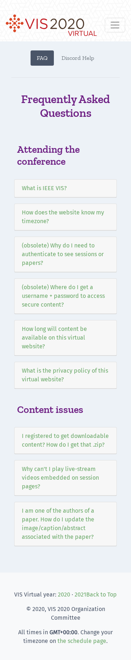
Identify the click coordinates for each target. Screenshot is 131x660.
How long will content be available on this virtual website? (54, 337)
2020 (64, 594)
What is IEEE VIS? (44, 188)
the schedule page (81, 641)
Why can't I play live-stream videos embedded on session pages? (60, 478)
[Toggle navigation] (115, 25)
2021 (80, 594)
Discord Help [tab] (77, 57)
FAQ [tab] (42, 57)
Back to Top (101, 594)
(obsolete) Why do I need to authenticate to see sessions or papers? (63, 254)
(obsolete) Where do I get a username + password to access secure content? (63, 296)
